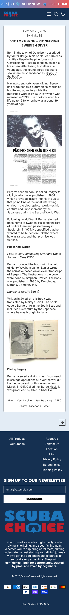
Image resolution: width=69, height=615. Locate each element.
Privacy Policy (51, 459)
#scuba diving (43, 400)
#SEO (58, 400)
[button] (55, 14)
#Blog (10, 400)
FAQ (51, 454)
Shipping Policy (52, 470)
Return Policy (52, 464)
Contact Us (51, 444)
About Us (52, 438)
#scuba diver (25, 400)
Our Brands (17, 444)
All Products (17, 438)
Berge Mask (49, 386)
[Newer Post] (62, 422)
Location (52, 449)
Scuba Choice (28, 576)
